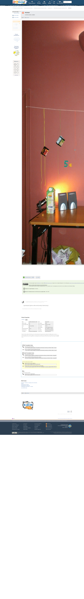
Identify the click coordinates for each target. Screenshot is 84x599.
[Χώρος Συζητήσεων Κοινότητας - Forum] (17, 43)
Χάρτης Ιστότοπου (48, 429)
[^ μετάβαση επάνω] (13, 418)
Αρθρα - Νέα (48, 423)
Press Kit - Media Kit (15, 426)
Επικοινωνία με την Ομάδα (15, 429)
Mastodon (17, 72)
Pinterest (15, 69)
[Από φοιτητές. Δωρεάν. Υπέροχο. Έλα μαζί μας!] (28, 405)
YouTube (15, 67)
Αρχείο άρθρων (25, 429)
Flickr (17, 69)
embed (38, 277)
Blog (15, 72)
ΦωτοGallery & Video (21, 6)
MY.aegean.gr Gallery (25, 384)
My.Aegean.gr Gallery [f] (26, 385)
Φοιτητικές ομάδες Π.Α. (38, 429)
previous (27, 17)
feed (22, 383)
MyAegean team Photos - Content (27, 386)
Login (68, 411)
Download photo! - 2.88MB (29, 277)
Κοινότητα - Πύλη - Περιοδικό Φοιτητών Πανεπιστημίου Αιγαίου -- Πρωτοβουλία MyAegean (20, 2)
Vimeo (17, 67)
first (23, 17)
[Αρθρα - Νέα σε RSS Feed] (46, 423)
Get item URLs (16, 15)
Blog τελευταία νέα (49, 426)
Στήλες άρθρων (25, 426)
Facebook (15, 64)
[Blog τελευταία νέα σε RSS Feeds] (46, 426)
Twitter (17, 64)
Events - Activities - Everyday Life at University (29, 382)
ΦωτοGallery (36, 426)
